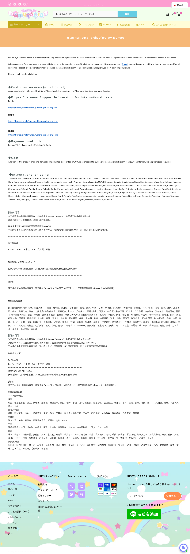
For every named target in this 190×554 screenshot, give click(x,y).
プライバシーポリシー (49, 490)
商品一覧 (68, 24)
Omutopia (39, 551)
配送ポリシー (44, 495)
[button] (180, 5)
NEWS (106, 24)
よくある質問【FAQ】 (166, 24)
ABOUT (143, 24)
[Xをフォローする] (10, 4)
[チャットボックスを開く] (183, 548)
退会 (10, 533)
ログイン (12, 522)
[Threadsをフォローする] (25, 4)
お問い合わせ (15, 517)
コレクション (87, 24)
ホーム (52, 24)
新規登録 (12, 528)
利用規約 (42, 484)
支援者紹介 (125, 24)
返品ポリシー (44, 501)
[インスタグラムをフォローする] (15, 4)
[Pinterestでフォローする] (20, 4)
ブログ (11, 494)
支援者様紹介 (15, 505)
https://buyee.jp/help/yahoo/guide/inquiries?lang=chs (33, 134)
